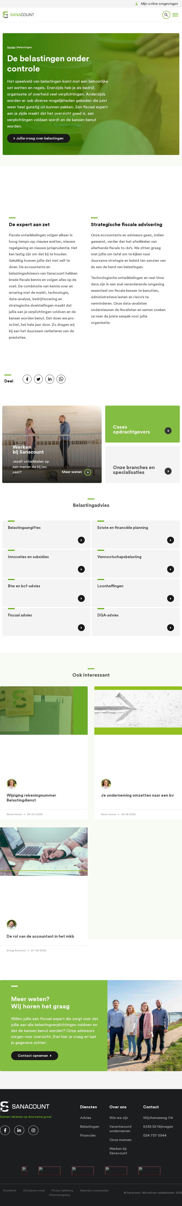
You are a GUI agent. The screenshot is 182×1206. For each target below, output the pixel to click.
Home (11, 47)
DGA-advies (108, 615)
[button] (175, 15)
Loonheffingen (110, 586)
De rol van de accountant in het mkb (40, 936)
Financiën (88, 1135)
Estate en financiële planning (122, 528)
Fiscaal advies (20, 615)
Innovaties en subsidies (28, 557)
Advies (85, 1118)
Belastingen (89, 1126)
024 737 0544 (154, 1135)
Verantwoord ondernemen (120, 1129)
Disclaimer (9, 1190)
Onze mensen (120, 1140)
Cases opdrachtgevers (131, 429)
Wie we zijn (118, 1118)
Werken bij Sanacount (28, 449)
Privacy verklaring (62, 1190)
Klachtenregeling (59, 1195)
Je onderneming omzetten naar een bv (137, 795)
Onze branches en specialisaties (134, 470)
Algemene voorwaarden (94, 1190)
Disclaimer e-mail (34, 1190)
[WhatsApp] (61, 379)
